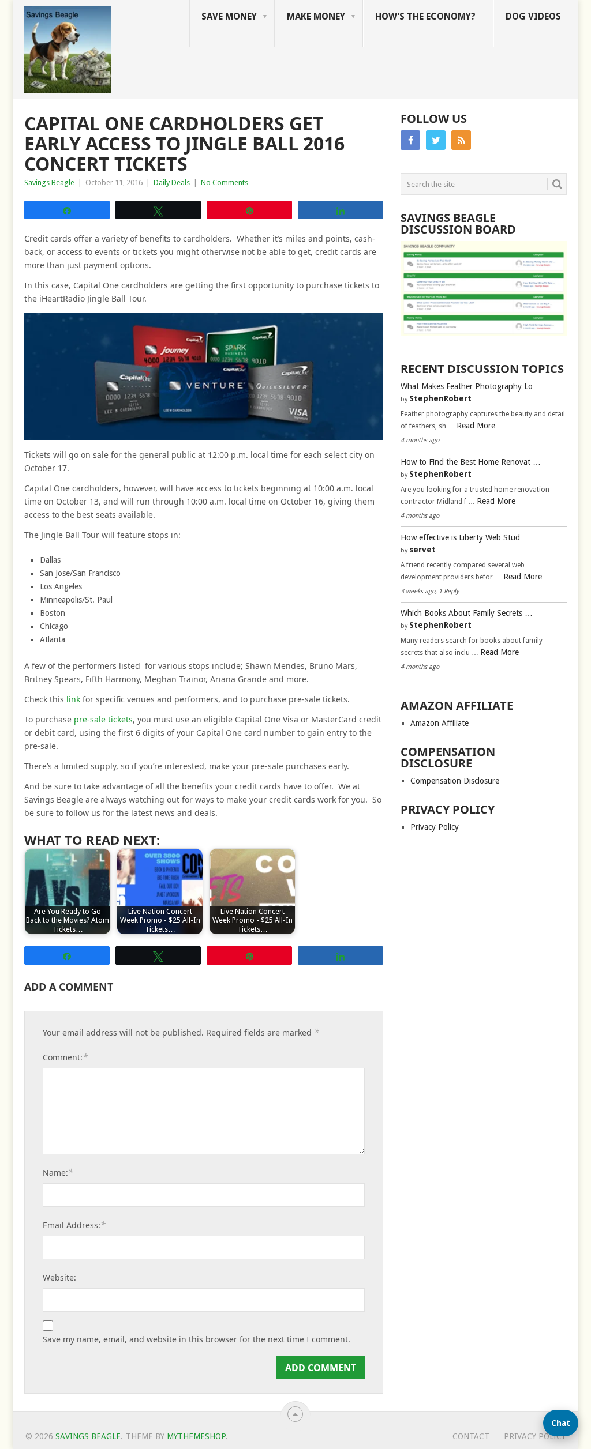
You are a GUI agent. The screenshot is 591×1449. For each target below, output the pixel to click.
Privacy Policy (434, 826)
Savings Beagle (49, 182)
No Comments (224, 182)
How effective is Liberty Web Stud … (465, 537)
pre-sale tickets (103, 719)
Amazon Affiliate (439, 723)
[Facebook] (410, 140)
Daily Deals (172, 182)
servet (422, 549)
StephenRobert (440, 398)
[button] (560, 1423)
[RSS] (461, 140)
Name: (58, 1172)
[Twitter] (436, 140)
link (73, 699)
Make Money (316, 16)
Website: (59, 1277)
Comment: (65, 1057)
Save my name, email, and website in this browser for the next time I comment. (196, 1339)
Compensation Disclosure (454, 780)
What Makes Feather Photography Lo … (472, 386)
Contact (470, 1436)
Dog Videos (533, 16)
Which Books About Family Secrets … (467, 613)
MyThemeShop (196, 1436)
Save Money (229, 16)
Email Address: (74, 1224)
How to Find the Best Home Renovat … (471, 461)
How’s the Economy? (425, 16)
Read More (476, 425)
